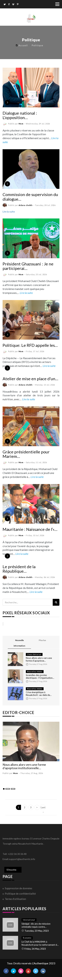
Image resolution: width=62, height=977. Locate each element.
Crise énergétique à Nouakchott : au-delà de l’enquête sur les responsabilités (38, 693)
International (29, 920)
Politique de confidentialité (20, 893)
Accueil (23, 45)
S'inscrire (11, 869)
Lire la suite (9, 211)
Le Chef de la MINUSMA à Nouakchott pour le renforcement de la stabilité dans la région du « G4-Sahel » (40, 943)
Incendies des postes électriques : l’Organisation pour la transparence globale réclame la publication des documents (39, 676)
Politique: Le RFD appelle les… (30, 345)
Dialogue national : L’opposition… (20, 115)
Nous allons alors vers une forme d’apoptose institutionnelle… (39, 659)
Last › (43, 808)
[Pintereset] (17, 5)
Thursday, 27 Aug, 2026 (31, 773)
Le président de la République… (19, 568)
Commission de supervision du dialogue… (30, 196)
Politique (37, 45)
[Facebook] (9, 5)
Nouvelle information (19, 643)
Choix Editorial (34, 654)
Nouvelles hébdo (34, 672)
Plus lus (42, 640)
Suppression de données (18, 888)
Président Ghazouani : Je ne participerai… (28, 266)
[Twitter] (5, 5)
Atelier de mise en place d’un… (30, 378)
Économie (27, 938)
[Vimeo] (13, 5)
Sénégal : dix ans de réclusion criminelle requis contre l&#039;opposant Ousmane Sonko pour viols (39, 925)
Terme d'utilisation (15, 898)
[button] (4, 789)
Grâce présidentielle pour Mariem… (26, 454)
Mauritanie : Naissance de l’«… (30, 529)
